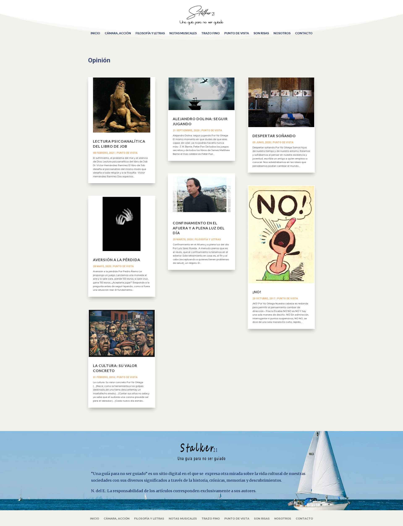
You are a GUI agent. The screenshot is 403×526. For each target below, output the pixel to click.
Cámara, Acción (118, 33)
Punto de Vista (236, 33)
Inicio (95, 33)
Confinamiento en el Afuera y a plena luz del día (199, 228)
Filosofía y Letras (150, 33)
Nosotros (281, 33)
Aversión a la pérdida (116, 260)
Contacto (304, 33)
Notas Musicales (183, 33)
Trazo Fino (210, 33)
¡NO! (257, 292)
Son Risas (261, 33)
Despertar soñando (274, 136)
